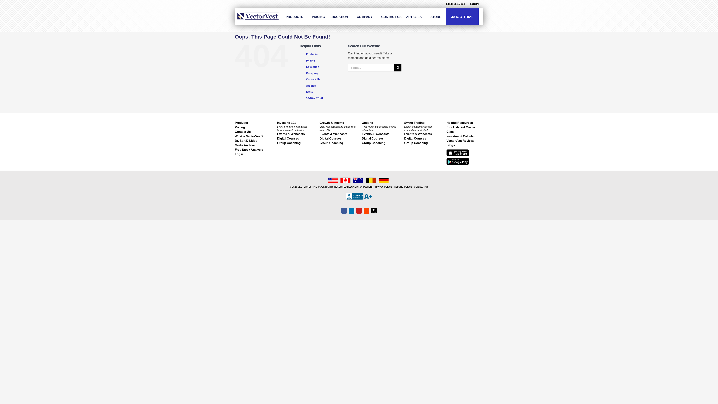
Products (312, 54)
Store (309, 91)
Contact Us (313, 79)
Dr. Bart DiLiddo (246, 140)
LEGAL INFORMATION (360, 187)
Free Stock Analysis (249, 149)
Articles (311, 85)
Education (312, 66)
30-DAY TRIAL (315, 98)
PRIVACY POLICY (383, 187)
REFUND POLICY (403, 187)
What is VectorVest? (249, 136)
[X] (374, 210)
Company (312, 73)
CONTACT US (421, 187)
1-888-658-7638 (455, 3)
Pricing (310, 60)
